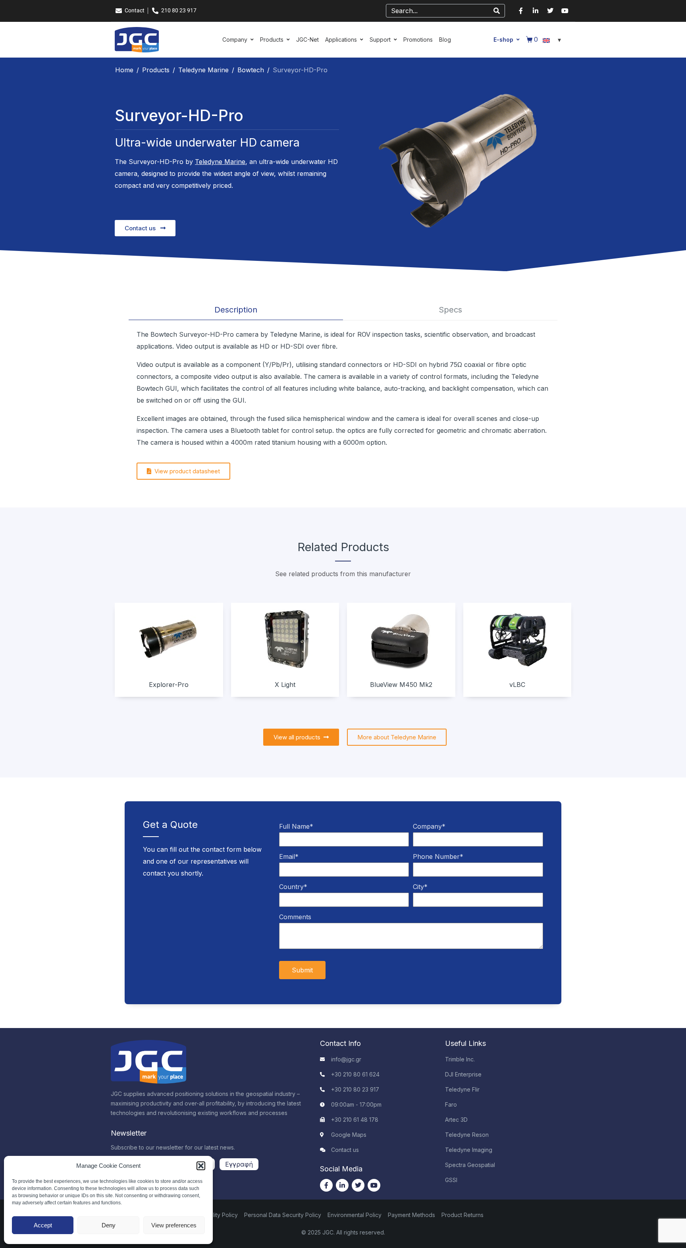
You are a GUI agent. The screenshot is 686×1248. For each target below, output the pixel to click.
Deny (109, 1225)
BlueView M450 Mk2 (401, 685)
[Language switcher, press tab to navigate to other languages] (553, 40)
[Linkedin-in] (535, 10)
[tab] (236, 310)
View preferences (174, 1225)
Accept (43, 1225)
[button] (201, 1166)
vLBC (517, 685)
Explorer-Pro (169, 685)
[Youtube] (565, 10)
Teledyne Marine (220, 162)
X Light (285, 685)
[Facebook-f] (520, 10)
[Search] (497, 10)
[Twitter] (550, 10)
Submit (302, 970)
